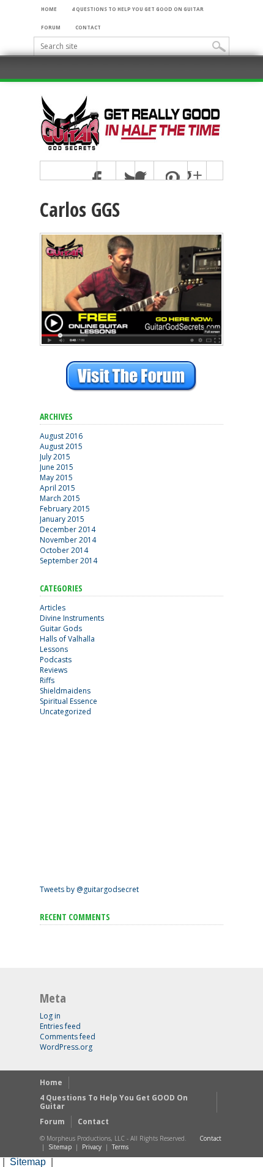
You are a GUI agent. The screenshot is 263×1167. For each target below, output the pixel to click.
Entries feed (60, 1026)
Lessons (54, 649)
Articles (52, 607)
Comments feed (67, 1036)
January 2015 (62, 519)
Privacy (92, 1147)
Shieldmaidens (65, 691)
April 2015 (57, 488)
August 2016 (61, 436)
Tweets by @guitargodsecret (89, 889)
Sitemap (60, 1147)
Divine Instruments (72, 618)
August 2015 (61, 446)
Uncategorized (65, 711)
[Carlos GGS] (131, 343)
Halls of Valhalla (67, 639)
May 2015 (56, 477)
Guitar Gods (61, 628)
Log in (50, 1016)
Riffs (47, 680)
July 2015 (55, 457)
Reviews (53, 670)
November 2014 (68, 540)
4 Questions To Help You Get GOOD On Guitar (138, 8)
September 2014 (68, 560)
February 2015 (65, 508)
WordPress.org (66, 1047)
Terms (120, 1147)
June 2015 (56, 467)
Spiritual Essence (68, 701)
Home (49, 8)
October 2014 (64, 550)
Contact (88, 27)
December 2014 (67, 529)
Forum (51, 27)
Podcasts (56, 659)
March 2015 (60, 498)
